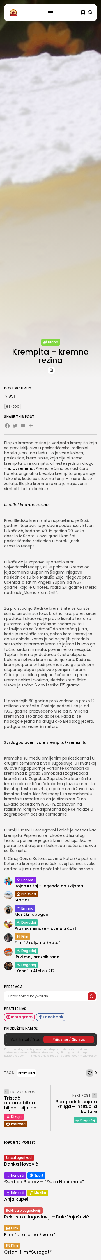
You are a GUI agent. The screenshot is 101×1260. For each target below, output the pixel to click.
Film (24, 936)
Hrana (53, 342)
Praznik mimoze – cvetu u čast (45, 928)
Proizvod (28, 894)
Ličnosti (28, 880)
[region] (50, 1215)
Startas (22, 900)
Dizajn (16, 1116)
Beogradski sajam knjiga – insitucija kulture (76, 1106)
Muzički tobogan (31, 914)
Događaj (28, 922)
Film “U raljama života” (37, 942)
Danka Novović (21, 1164)
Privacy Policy (88, 1055)
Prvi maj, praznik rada (37, 957)
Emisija (27, 908)
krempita (26, 1073)
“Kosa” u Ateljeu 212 (35, 971)
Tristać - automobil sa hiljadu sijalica (20, 1103)
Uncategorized (19, 1157)
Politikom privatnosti (41, 1052)
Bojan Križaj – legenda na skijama (49, 886)
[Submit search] (92, 996)
